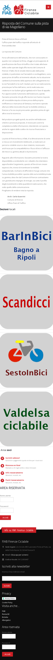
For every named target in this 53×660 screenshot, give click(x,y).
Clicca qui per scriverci (19, 555)
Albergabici (6, 620)
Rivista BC (6, 614)
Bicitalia (5, 617)
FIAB (3, 611)
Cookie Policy (7, 602)
